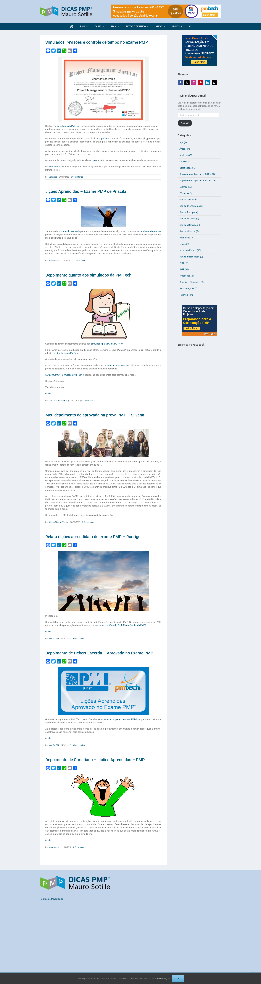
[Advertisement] (199, 404)
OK (178, 978)
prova (104, 138)
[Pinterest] (200, 82)
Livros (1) (184, 244)
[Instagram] (193, 82)
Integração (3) (186, 237)
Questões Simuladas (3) (191, 282)
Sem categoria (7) (188, 288)
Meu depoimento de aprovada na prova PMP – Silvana (94, 415)
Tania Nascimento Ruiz (58, 401)
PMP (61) (184, 269)
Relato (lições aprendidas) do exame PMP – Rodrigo (92, 536)
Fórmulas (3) (185, 193)
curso (95, 160)
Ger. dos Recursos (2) (190, 225)
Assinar (185, 123)
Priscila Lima (54, 261)
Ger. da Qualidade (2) (189, 199)
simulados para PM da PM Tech (107, 343)
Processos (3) (186, 275)
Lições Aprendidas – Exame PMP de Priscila (85, 191)
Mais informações (162, 978)
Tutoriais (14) (186, 294)
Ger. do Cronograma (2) (191, 206)
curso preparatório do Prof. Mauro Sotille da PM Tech (122, 625)
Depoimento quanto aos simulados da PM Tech (88, 275)
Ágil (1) (183, 142)
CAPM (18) (184, 161)
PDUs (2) (183, 263)
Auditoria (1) (185, 155)
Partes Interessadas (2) (191, 256)
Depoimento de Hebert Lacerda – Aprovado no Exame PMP (99, 653)
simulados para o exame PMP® (120, 719)
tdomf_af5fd (54, 639)
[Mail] (214, 82)
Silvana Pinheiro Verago (58, 522)
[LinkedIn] (207, 82)
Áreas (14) (184, 148)
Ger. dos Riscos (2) (189, 231)
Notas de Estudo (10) (190, 250)
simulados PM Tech (72, 375)
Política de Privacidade (51, 899)
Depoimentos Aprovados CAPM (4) (197, 174)
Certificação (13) (187, 168)
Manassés (53, 177)
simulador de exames (150, 231)
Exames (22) (185, 187)
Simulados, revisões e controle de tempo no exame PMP (96, 42)
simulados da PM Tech (68, 126)
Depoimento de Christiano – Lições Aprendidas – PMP (95, 759)
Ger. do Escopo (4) (188, 212)
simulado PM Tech (70, 231)
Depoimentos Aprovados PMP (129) (197, 180)
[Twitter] (187, 82)
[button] (190, 26)
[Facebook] (180, 82)
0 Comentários (77, 177)
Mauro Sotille (54, 847)
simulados (54, 166)
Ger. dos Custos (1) (189, 218)
